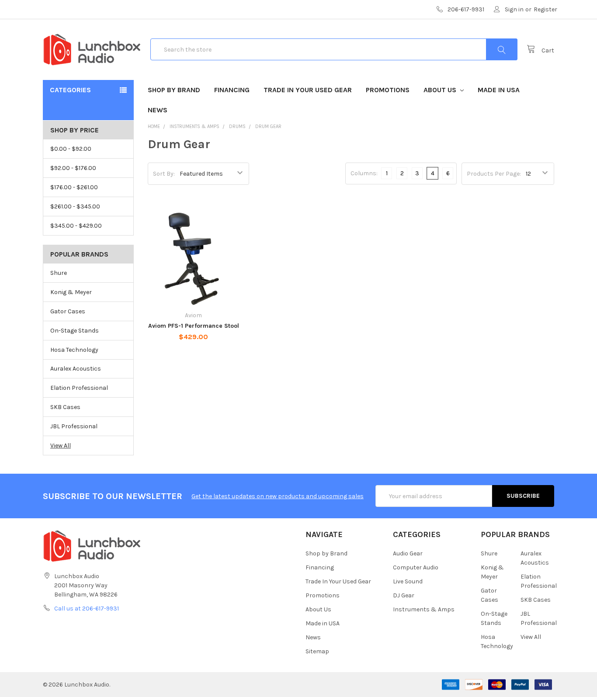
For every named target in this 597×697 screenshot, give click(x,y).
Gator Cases (67, 311)
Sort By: (164, 173)
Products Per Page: (494, 173)
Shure (58, 273)
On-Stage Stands (74, 330)
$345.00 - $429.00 (76, 225)
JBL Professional (73, 426)
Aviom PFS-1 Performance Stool (193, 325)
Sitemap (317, 651)
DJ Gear (403, 595)
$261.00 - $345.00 (75, 206)
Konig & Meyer (71, 292)
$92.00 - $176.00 (73, 168)
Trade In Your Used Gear (308, 90)
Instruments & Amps (424, 609)
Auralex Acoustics (75, 368)
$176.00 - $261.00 (74, 187)
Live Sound (408, 581)
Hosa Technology (74, 350)
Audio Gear (408, 553)
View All (60, 445)
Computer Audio (415, 567)
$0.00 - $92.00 (70, 149)
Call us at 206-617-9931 (86, 608)
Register (545, 9)
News (157, 110)
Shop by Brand (174, 90)
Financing (232, 90)
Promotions (388, 90)
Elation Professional (79, 388)
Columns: (364, 173)
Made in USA (499, 90)
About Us (440, 90)
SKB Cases (65, 407)
